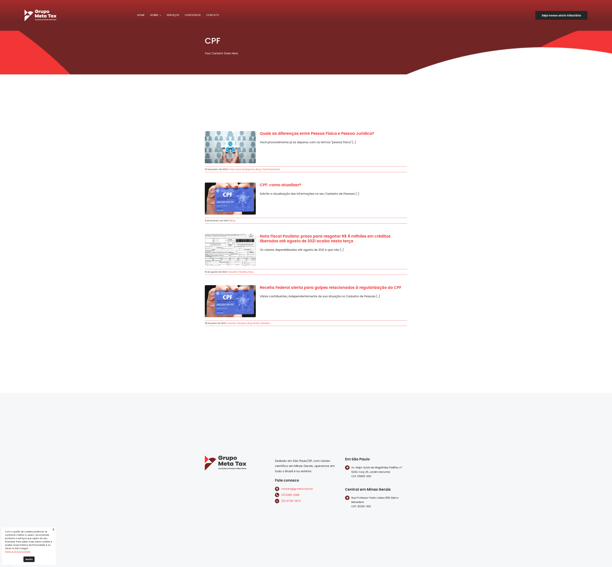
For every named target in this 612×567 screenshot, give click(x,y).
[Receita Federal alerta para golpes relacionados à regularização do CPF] (230, 301)
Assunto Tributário (238, 271)
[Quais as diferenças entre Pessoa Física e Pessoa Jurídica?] (230, 147)
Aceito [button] (29, 559)
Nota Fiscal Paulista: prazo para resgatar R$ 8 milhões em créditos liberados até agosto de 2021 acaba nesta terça (325, 239)
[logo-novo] (225, 457)
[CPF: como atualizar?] (230, 199)
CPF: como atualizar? (280, 185)
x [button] (53, 529)
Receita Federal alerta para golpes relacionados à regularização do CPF (330, 287)
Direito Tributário (261, 323)
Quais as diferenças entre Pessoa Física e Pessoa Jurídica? (317, 133)
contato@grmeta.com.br (297, 489)
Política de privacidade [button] (17, 551)
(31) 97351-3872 (291, 501)
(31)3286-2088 (290, 495)
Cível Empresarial (270, 169)
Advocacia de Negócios (242, 169)
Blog (258, 169)
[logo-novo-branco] (40, 11)
